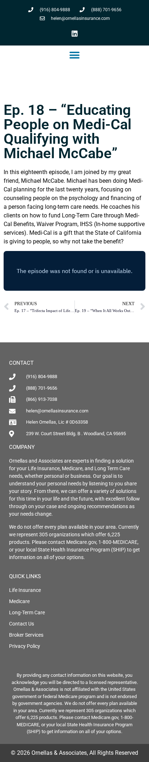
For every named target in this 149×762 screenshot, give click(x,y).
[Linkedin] (74, 33)
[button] (75, 55)
